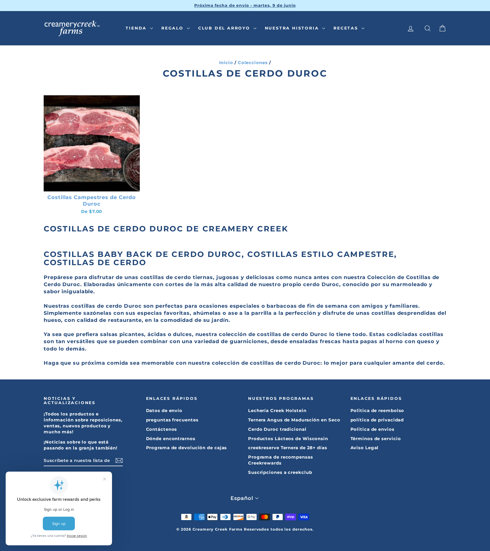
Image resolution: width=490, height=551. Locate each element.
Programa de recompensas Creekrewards (280, 460)
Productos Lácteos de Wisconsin (288, 438)
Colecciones (253, 62)
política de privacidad (377, 420)
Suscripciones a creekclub (280, 472)
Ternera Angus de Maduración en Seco (294, 420)
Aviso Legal (364, 447)
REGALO (173, 28)
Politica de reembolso (377, 410)
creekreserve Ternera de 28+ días (287, 447)
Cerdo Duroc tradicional (277, 429)
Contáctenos (161, 429)
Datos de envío (164, 410)
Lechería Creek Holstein (277, 410)
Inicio (226, 62)
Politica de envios (372, 429)
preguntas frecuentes (172, 420)
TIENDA (137, 28)
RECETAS (346, 28)
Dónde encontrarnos (170, 438)
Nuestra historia (293, 28)
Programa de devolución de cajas (186, 447)
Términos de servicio (375, 438)
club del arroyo (225, 28)
